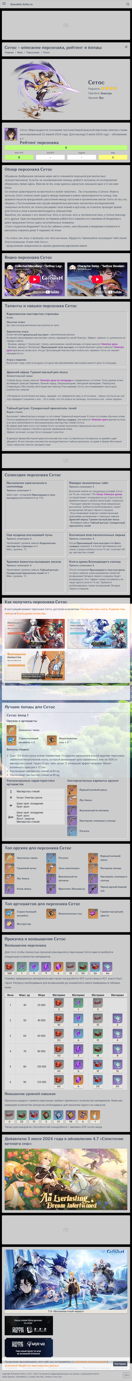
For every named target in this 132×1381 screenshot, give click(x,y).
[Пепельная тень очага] (35, 633)
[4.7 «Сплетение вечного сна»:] (66, 1179)
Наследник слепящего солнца (97, 820)
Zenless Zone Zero (53, 1377)
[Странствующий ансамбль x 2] (11, 740)
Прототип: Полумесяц (72, 888)
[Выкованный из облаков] (72, 810)
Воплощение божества (31, 613)
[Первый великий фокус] (72, 790)
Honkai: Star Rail (36, 1377)
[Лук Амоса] (72, 800)
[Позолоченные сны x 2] (52, 740)
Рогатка (84, 831)
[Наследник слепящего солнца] (72, 821)
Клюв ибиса (24, 888)
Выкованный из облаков (94, 810)
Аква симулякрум (69, 868)
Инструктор (24, 924)
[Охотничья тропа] (11, 730)
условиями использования (90, 1361)
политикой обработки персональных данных (32, 1365)
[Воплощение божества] (35, 665)
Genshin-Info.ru (21, 4)
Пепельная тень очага (93, 609)
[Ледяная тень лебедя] (97, 633)
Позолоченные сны (70, 913)
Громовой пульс (27, 868)
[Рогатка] (72, 831)
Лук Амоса (86, 800)
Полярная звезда (110, 868)
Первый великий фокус (93, 789)
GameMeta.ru (22, 1377)
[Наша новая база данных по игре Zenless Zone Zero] (66, 1325)
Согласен (120, 1363)
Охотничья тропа (29, 730)
